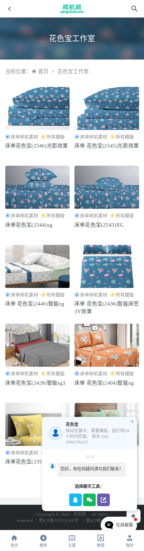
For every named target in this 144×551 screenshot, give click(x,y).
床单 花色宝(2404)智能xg (104, 383)
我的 (130, 545)
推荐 (43, 545)
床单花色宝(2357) (26, 461)
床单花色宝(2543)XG (99, 225)
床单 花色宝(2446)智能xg (35, 304)
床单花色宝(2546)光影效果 (36, 146)
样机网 (79, 514)
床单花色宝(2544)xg (29, 225)
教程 (101, 545)
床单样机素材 (24, 136)
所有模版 (55, 136)
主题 (72, 545)
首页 (43, 71)
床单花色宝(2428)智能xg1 (35, 383)
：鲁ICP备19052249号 (56, 520)
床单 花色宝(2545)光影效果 (106, 146)
